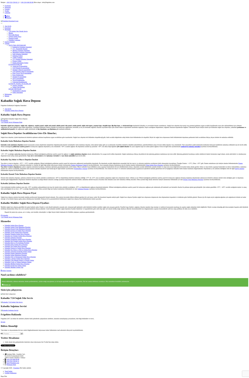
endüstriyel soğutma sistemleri (191, 146)
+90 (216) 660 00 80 (27, 2)
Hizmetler (8, 29)
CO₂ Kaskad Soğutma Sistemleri (22, 59)
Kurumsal (8, 28)
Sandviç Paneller (17, 85)
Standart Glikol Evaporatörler (21, 70)
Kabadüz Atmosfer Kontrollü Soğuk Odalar (18, 251)
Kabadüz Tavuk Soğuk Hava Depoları (16, 232)
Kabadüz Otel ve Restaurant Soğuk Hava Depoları (20, 257)
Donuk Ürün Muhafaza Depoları (193, 179)
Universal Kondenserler (19, 82)
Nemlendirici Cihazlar (19, 91)
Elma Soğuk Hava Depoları (154, 165)
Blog (8, 16)
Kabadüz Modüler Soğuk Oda (14, 267)
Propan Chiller (16, 61)
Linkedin (7, 12)
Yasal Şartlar (8, 371)
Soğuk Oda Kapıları (18, 87)
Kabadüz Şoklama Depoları (13, 237)
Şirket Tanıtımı (6, 270)
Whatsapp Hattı (11, 364)
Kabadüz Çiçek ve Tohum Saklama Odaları (18, 262)
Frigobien (16, 368)
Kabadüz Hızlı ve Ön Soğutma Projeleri (17, 243)
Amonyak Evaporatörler (19, 66)
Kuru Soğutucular (17, 75)
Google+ (7, 9)
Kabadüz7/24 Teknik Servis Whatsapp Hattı (11, 121)
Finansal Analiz (13, 38)
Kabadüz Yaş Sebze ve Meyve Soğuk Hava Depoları (21, 250)
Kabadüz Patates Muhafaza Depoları (16, 253)
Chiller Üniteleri (17, 57)
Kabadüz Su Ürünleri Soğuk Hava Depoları (18, 236)
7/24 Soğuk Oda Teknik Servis (18, 31)
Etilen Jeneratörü (17, 92)
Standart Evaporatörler (19, 77)
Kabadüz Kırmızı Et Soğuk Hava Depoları (18, 230)
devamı (3, 322)
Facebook (8, 6)
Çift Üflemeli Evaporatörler (20, 68)
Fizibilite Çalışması (14, 40)
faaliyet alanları (239, 168)
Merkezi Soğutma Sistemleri (21, 50)
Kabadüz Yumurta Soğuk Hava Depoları (17, 234)
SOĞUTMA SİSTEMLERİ (17, 45)
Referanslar (8, 94)
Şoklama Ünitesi (17, 56)
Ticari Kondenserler (18, 80)
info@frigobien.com (13, 363)
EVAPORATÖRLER (15, 64)
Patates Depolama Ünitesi (20, 63)
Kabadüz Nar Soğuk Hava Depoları (16, 246)
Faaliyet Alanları (10, 42)
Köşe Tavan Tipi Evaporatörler (21, 73)
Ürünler (7, 43)
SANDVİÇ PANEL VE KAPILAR (20, 84)
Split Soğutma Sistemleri (20, 54)
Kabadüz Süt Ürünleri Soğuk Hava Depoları (18, 241)
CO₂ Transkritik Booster (19, 49)
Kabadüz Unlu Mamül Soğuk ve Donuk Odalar (19, 260)
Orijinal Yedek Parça (15, 36)
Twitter (7, 11)
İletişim (7, 96)
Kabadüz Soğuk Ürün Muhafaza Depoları (17, 227)
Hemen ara (7, 285)
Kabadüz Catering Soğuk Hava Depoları (17, 258)
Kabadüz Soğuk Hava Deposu (14, 110)
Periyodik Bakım (14, 35)
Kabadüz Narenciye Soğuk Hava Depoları (18, 248)
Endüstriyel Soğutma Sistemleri (22, 47)
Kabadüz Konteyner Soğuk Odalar (15, 265)
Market (8, 18)
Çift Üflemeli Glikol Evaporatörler (23, 71)
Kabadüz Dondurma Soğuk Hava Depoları (18, 239)
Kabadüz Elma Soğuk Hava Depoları (16, 244)
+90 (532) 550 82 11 (12, 2)
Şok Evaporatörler (18, 78)
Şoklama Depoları (83, 189)
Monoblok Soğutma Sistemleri (21, 52)
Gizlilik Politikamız (11, 373)
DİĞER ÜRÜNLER (15, 89)
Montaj (11, 33)
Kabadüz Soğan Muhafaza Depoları (16, 255)
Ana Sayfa (8, 26)
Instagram (8, 7)
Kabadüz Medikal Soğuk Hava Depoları (17, 264)
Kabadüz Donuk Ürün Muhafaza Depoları (18, 229)
